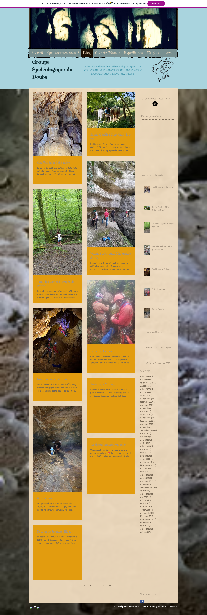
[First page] (59, 585)
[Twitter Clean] (34, 606)
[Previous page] (65, 585)
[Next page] (103, 585)
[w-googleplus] (38, 608)
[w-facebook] (31, 608)
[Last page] (109, 585)
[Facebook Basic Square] (142, 601)
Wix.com (173, 606)
